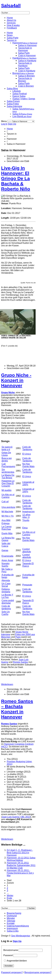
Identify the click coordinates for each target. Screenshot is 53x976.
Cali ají (5, 501)
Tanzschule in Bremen (25, 79)
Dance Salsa (18, 96)
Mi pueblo (6, 490)
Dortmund (12, 915)
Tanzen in (12, 40)
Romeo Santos (9, 724)
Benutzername (10, 950)
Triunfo (25, 520)
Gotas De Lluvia (6, 453)
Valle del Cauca (6, 544)
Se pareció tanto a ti (7, 448)
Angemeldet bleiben (17, 960)
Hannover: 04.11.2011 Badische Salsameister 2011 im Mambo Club (21, 865)
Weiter (10, 895)
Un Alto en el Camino (8, 495)
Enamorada (7, 556)
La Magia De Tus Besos (8, 476)
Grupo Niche (8, 392)
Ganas (5, 550)
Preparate (27, 585)
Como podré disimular (8, 601)
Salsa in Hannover (27, 45)
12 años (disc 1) (26, 515)
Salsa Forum (13, 101)
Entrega (5, 523)
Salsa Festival (19, 93)
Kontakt (10, 923)
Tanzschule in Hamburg (25, 64)
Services (11, 23)
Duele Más (7, 533)
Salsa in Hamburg (27, 60)
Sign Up (12, 124)
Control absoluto (26, 550)
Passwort (8, 955)
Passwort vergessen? (12, 972)
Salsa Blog (12, 88)
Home (10, 18)
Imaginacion (28, 511)
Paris (18, 637)
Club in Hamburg (26, 71)
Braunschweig (14, 913)
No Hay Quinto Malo (28, 465)
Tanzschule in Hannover (25, 49)
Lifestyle (16, 91)
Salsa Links (13, 931)
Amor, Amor (7, 560)
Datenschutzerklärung (18, 926)
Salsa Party (12, 38)
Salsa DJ (22, 114)
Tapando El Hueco (28, 564)
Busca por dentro (7, 459)
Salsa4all (11, 5)
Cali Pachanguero (8, 465)
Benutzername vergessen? (37, 972)
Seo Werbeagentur (20, 936)
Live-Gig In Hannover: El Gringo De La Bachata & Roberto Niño (15, 178)
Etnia (25, 528)
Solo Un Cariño (6, 613)
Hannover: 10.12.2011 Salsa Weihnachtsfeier (21, 859)
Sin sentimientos (8, 470)
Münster (11, 918)
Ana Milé (6, 520)
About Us (11, 20)
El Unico (26, 454)
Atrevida (6, 580)
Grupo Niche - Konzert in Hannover (16, 380)
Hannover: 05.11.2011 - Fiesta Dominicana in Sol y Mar (20, 873)
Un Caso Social (6, 584)
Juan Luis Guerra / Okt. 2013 (16, 817)
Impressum (12, 928)
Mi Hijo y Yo (8, 516)
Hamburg (24, 58)
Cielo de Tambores (27, 448)
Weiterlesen (7, 684)
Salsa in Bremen (26, 76)
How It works (13, 25)
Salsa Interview (14, 106)
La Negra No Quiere (8, 539)
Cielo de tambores (6, 607)
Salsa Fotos (13, 104)
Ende (9, 898)
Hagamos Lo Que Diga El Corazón (8, 483)
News (10, 35)
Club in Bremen (26, 86)
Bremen (23, 73)
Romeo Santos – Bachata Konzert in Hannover (17, 709)
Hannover (24, 43)
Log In (4, 124)
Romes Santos (20, 662)
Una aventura (8, 507)
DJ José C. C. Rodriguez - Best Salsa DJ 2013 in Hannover (20, 852)
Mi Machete (7, 511)
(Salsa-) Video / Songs (23, 98)
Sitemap (11, 921)
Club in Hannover (27, 55)
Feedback (12, 28)
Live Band (21, 116)
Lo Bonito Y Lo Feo (7, 596)
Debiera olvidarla (6, 590)
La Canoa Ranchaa (6, 527)
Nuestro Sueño (5, 564)
